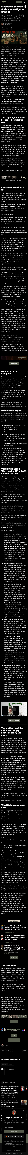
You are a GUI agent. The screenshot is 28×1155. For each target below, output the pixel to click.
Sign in (25, 2)
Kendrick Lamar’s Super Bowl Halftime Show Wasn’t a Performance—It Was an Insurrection (10, 1088)
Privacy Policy (16, 1141)
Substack (8, 1153)
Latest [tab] (6, 1082)
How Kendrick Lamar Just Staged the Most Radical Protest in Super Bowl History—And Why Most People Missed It (9, 1092)
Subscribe (19, 2)
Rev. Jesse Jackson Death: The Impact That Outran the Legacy (10, 1102)
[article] (14, 1092)
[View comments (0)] (7, 28)
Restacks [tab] (11, 1064)
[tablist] (7, 1064)
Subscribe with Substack (15, 1136)
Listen (24, 24)
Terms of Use (9, 1143)
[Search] (25, 1082)
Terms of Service (7, 1141)
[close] (23, 1110)
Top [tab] (3, 1082)
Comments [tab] (4, 1064)
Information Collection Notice (11, 1144)
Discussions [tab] (12, 1082)
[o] (14, 709)
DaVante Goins (8, 23)
